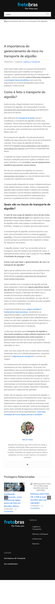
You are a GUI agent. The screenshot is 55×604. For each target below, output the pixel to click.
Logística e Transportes (31, 62)
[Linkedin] (27, 464)
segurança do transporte (23, 356)
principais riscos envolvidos (17, 80)
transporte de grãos (26, 118)
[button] (6, 498)
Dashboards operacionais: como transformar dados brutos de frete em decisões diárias (13, 500)
